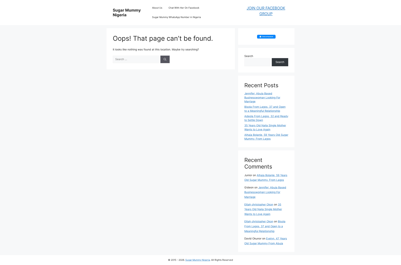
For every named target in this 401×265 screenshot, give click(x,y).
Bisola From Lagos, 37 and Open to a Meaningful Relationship (264, 226)
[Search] (165, 59)
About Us (157, 7)
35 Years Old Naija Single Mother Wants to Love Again (263, 209)
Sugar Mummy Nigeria (197, 259)
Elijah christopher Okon (258, 204)
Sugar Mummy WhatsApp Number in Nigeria (176, 17)
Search (248, 56)
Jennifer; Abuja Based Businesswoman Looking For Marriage (262, 97)
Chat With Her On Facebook (184, 7)
